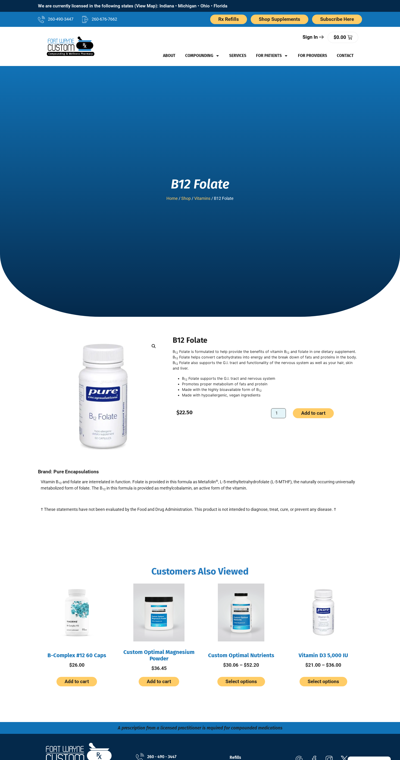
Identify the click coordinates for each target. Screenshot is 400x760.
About (169, 55)
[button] (154, 346)
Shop (186, 198)
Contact (345, 55)
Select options (241, 681)
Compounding (199, 55)
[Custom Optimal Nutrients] (241, 612)
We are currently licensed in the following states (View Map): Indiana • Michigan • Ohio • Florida (132, 6)
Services (237, 55)
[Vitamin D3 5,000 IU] (323, 612)
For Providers (312, 55)
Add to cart (313, 413)
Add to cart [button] (77, 681)
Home (172, 198)
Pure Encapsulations (76, 471)
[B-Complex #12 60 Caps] (77, 612)
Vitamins (202, 198)
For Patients (269, 55)
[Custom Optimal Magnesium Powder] (159, 612)
